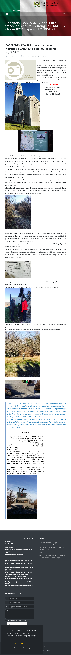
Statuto (41, 552)
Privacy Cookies (45, 650)
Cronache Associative (29, 56)
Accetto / (20, 620)
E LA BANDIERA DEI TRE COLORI (49, 558)
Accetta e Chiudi (22, 643)
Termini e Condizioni (19, 620)
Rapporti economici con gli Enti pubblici (52, 555)
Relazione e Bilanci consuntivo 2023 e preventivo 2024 (51, 549)
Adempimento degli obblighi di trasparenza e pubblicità (49, 544)
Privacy (30, 620)
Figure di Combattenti (43, 56)
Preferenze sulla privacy (22, 648)
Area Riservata (18, 10)
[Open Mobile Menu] (7, 14)
